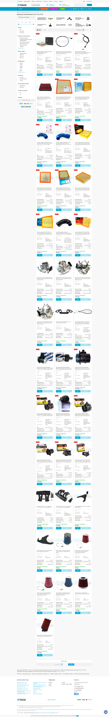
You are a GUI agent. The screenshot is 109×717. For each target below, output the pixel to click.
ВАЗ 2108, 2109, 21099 (21, 686)
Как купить (45, 1)
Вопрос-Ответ (39, 1)
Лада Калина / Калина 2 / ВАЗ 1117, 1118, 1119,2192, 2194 (23, 693)
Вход (84, 1)
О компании (19, 1)
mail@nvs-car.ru (80, 686)
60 (85, 29)
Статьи (50, 685)
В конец (71, 664)
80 (87, 29)
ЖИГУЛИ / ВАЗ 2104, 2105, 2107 (23, 685)
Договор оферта (27, 1)
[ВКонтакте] (22, 106)
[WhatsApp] (28, 106)
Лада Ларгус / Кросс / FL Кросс (39, 684)
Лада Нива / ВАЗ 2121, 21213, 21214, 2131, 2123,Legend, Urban (40, 686)
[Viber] (26, 106)
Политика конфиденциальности (52, 712)
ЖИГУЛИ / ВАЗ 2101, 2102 (22, 682)
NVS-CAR (18, 712)
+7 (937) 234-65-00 (35, 5)
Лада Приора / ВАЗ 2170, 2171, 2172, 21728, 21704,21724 (24, 691)
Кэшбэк (33, 1)
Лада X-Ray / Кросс (36, 688)
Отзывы (55, 1)
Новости (51, 1)
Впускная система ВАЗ (25, 12)
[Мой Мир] (30, 106)
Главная (18, 12)
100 (90, 29)
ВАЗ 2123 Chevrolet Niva (37, 693)
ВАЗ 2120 (35, 692)
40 (83, 29)
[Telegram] (25, 106)
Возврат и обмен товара (67, 684)
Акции (50, 684)
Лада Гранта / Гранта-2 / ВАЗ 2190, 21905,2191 (39, 683)
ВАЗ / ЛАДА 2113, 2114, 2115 (22, 689)
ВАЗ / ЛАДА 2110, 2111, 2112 (22, 688)
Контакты (61, 1)
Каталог (20, 8)
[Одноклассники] (23, 106)
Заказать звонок (65, 5)
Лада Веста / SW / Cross (37, 689)
